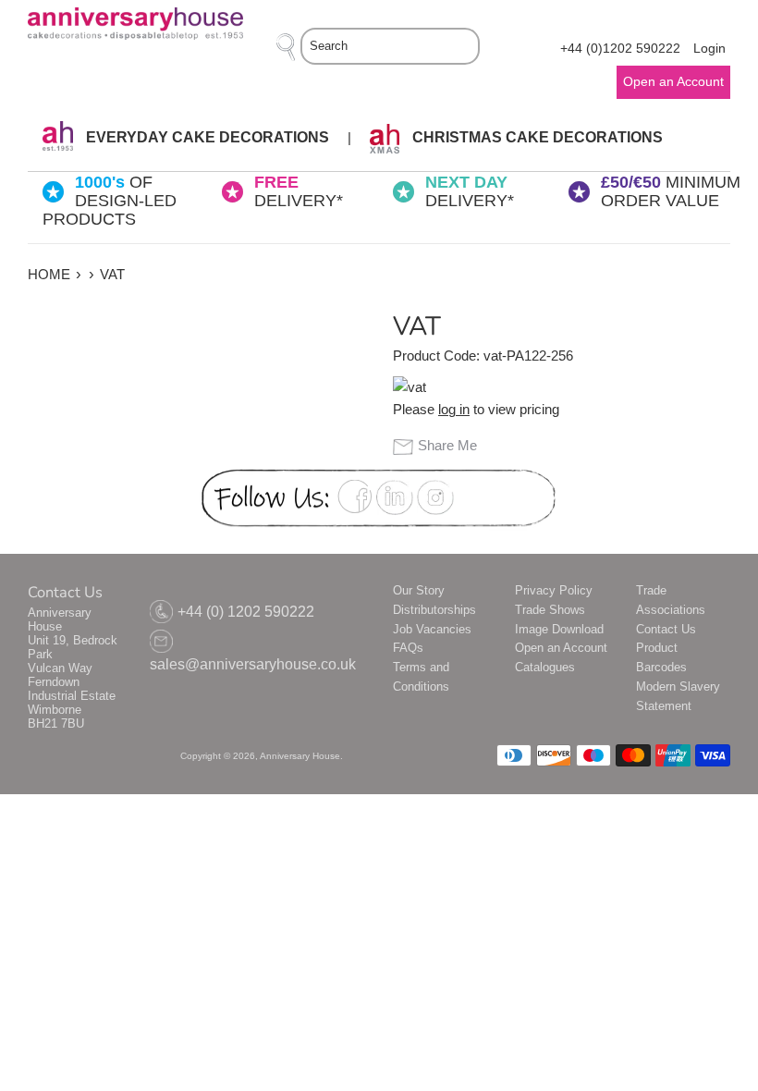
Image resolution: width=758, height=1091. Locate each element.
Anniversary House (300, 756)
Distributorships (434, 610)
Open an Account (561, 648)
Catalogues (545, 667)
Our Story (419, 590)
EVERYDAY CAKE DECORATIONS (205, 137)
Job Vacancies (432, 629)
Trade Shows (550, 610)
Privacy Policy (554, 590)
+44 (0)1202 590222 (620, 48)
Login (709, 48)
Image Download (559, 629)
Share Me (447, 445)
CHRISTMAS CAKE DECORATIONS (536, 137)
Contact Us (666, 629)
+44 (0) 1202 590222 (245, 611)
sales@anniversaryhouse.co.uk (253, 664)
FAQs (408, 648)
